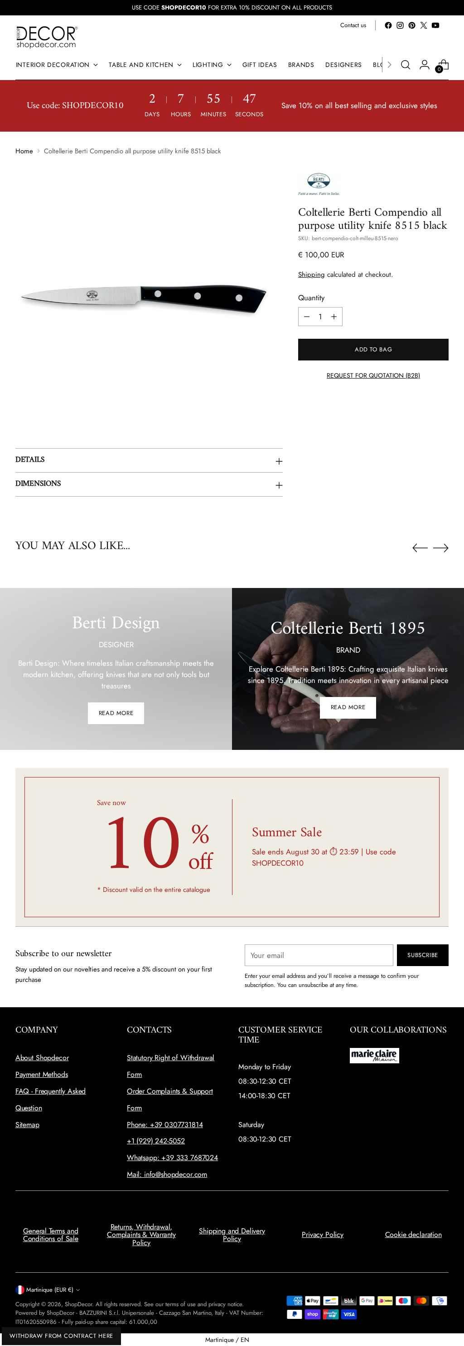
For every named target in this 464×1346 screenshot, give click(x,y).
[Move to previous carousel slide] (420, 548)
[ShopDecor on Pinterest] (412, 25)
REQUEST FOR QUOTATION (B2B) (373, 375)
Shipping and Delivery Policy (232, 1235)
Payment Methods (41, 1074)
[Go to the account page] (425, 65)
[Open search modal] (405, 65)
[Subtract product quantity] (307, 317)
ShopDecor (78, 1304)
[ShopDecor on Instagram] (400, 25)
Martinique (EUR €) (49, 1289)
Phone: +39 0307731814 (165, 1124)
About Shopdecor (42, 1057)
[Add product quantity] (334, 317)
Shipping (311, 275)
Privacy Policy (322, 1234)
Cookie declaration (413, 1234)
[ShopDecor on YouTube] (435, 25)
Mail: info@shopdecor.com (167, 1174)
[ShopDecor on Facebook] (388, 25)
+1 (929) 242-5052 (156, 1141)
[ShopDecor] (47, 36)
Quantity (311, 297)
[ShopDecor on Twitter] (424, 25)
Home (24, 151)
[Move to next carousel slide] (441, 547)
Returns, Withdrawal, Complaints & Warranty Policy (141, 1235)
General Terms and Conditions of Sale (50, 1235)
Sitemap (27, 1124)
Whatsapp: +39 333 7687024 (172, 1157)
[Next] (389, 64)
